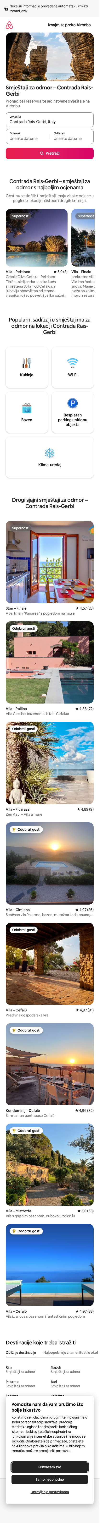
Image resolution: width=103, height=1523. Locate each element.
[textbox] (28, 139)
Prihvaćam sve (49, 1467)
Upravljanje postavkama (50, 1492)
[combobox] (50, 122)
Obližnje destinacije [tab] (21, 1352)
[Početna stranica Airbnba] (9, 25)
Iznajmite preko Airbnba (69, 24)
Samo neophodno (50, 1479)
